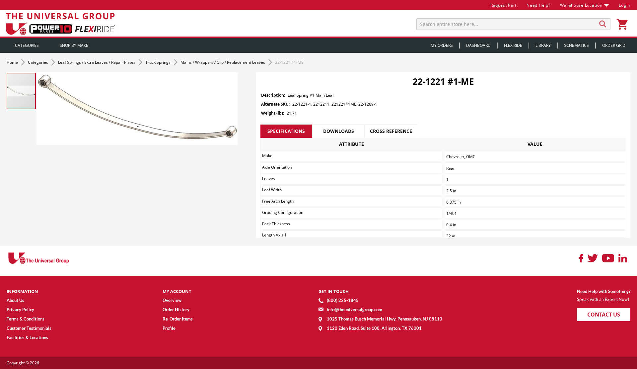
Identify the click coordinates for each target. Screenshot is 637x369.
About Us (15, 300)
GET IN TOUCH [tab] (333, 291)
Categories (38, 62)
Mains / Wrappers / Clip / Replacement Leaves (223, 62)
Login (624, 5)
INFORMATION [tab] (22, 291)
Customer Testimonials (29, 328)
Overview (172, 300)
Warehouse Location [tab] (581, 5)
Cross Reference (391, 131)
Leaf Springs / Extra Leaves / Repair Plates (97, 62)
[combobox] (513, 24)
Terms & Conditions (25, 319)
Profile (169, 328)
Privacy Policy (20, 309)
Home (13, 62)
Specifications (286, 131)
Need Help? (538, 5)
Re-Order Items (178, 319)
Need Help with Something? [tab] (603, 291)
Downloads (338, 131)
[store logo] (61, 23)
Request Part (503, 5)
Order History (176, 309)
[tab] (286, 131)
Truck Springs (158, 62)
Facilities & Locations (27, 337)
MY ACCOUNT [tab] (177, 291)
